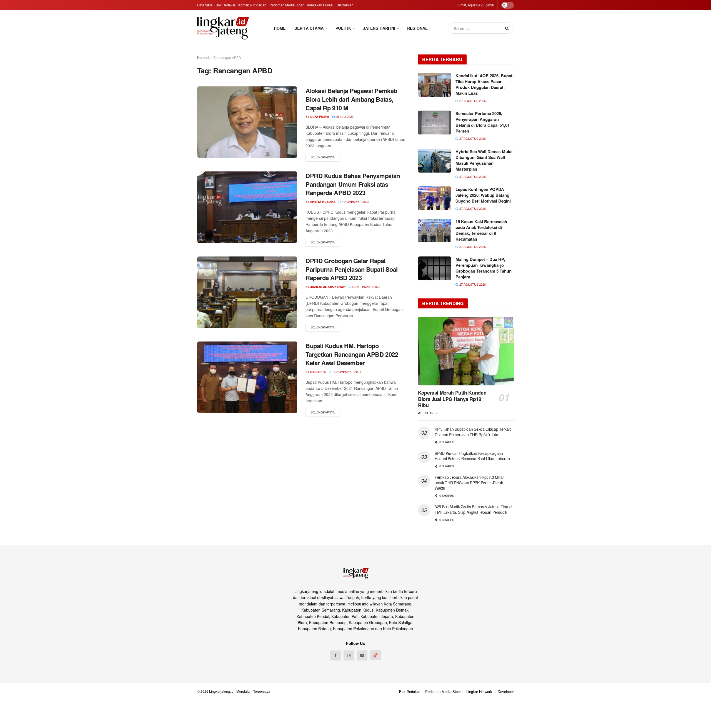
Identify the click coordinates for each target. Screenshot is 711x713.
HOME (280, 28)
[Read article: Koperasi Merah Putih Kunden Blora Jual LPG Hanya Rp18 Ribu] (466, 351)
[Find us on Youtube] (362, 655)
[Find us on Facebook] (335, 655)
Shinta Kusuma (323, 202)
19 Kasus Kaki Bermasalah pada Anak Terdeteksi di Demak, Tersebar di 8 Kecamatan (481, 230)
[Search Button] (508, 28)
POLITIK (343, 28)
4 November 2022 (355, 201)
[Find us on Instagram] (349, 655)
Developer (506, 691)
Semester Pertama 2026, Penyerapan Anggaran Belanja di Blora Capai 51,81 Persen (482, 122)
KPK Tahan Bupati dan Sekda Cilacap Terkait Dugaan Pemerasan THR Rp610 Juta (472, 431)
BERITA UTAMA (309, 28)
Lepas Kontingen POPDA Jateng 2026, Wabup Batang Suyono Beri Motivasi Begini (483, 195)
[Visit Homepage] (223, 28)
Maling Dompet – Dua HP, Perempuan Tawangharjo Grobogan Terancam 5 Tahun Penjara (483, 268)
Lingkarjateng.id (221, 691)
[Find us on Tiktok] (375, 655)
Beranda (204, 57)
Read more (323, 157)
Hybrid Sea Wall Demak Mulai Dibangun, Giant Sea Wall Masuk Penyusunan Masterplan (483, 160)
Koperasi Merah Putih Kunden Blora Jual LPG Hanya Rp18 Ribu (452, 399)
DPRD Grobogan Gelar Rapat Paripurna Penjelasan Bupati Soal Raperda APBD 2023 (352, 269)
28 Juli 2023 (344, 116)
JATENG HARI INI (379, 28)
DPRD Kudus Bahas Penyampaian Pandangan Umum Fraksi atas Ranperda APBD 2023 (353, 184)
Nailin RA (318, 372)
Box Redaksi (225, 5)
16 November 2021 (346, 371)
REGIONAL (417, 28)
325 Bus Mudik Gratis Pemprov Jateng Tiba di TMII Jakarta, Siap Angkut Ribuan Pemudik (473, 509)
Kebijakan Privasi (320, 5)
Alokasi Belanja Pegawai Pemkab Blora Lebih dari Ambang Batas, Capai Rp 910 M (351, 99)
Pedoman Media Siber (287, 5)
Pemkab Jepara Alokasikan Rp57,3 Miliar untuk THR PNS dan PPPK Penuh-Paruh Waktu (469, 482)
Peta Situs (204, 5)
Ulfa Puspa (319, 116)
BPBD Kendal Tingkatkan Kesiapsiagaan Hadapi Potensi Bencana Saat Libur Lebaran (472, 456)
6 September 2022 (365, 286)
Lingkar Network (479, 691)
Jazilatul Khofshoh (328, 287)
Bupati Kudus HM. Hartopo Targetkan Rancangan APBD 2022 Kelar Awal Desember (352, 354)
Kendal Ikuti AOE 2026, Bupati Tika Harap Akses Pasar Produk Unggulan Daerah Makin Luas (484, 84)
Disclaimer (345, 5)
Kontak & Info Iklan (252, 5)
